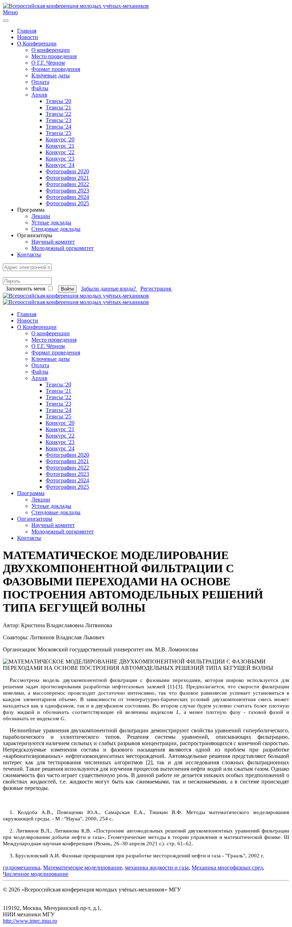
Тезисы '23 (58, 120)
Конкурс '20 (60, 139)
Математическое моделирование (82, 867)
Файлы (39, 88)
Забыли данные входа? (109, 289)
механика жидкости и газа (157, 867)
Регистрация (156, 289)
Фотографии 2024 (67, 197)
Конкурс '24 (60, 165)
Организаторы (34, 519)
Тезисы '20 (58, 101)
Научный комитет (53, 242)
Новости (27, 37)
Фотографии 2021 (67, 178)
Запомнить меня (25, 289)
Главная (26, 31)
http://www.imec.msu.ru (30, 921)
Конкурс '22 (60, 152)
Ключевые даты (50, 75)
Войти (67, 289)
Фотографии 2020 (67, 171)
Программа (31, 493)
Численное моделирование (35, 874)
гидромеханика (21, 867)
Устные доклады (51, 222)
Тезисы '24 (58, 127)
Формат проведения (55, 69)
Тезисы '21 (58, 107)
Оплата (40, 82)
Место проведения (54, 56)
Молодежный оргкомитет (62, 248)
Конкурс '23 (60, 159)
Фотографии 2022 (67, 184)
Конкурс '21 (60, 146)
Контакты (29, 254)
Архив (39, 95)
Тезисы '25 (58, 133)
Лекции (40, 216)
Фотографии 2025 (67, 203)
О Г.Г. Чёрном (48, 63)
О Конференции (37, 43)
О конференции (50, 50)
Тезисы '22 (58, 114)
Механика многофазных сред (227, 867)
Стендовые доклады (55, 229)
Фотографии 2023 (67, 191)
